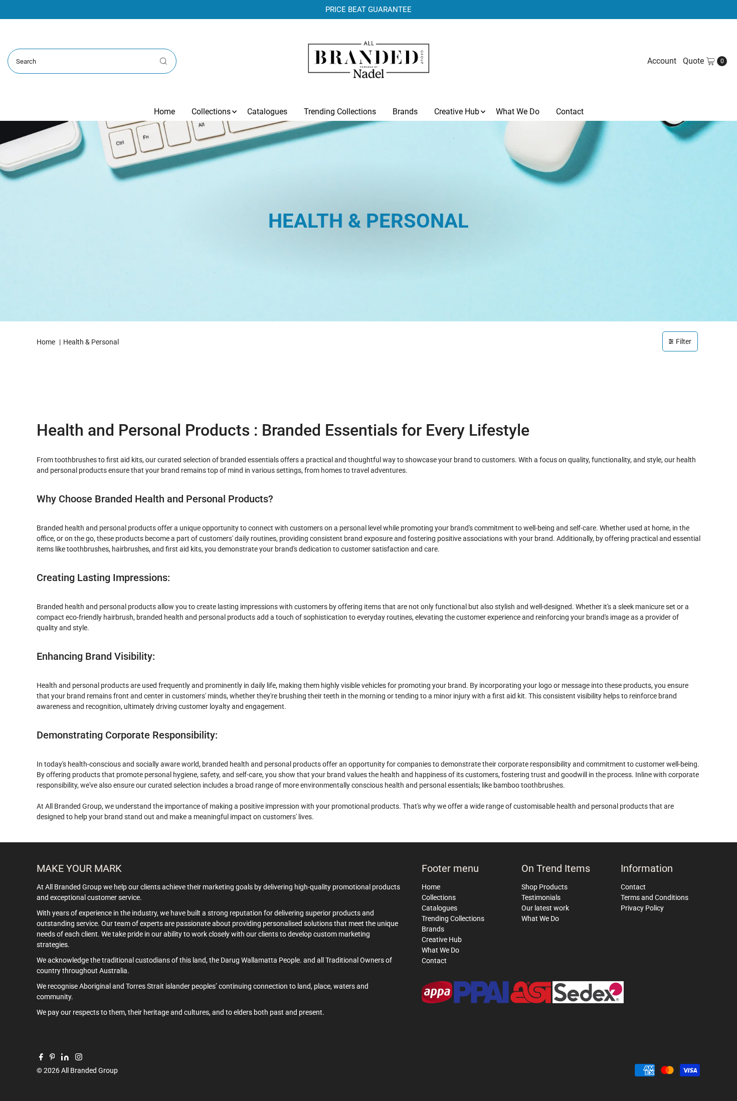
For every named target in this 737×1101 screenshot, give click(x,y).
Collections (211, 111)
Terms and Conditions (654, 897)
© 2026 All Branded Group (77, 1070)
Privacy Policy (642, 908)
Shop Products (544, 887)
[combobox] (92, 61)
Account (661, 61)
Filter (683, 341)
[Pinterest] (52, 1057)
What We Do (517, 111)
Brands (405, 111)
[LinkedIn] (65, 1057)
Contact (570, 111)
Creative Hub (456, 111)
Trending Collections (340, 111)
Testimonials (541, 897)
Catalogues (267, 111)
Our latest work (545, 908)
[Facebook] (41, 1057)
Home (164, 111)
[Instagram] (78, 1057)
